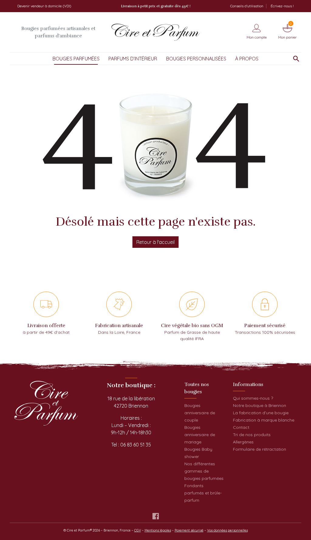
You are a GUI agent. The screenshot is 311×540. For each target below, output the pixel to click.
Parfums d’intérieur (132, 59)
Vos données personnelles (227, 530)
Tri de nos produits (252, 434)
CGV (137, 530)
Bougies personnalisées (196, 59)
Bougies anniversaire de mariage (199, 435)
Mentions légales (158, 530)
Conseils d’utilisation (246, 6)
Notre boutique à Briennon (259, 405)
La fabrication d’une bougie (261, 412)
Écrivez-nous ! (282, 6)
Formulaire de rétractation (259, 449)
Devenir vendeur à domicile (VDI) (44, 6)
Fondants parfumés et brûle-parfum (203, 493)
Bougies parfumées (76, 59)
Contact (241, 427)
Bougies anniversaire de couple (199, 413)
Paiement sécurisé (189, 530)
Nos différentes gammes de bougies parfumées (204, 471)
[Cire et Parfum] (155, 32)
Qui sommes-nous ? (253, 398)
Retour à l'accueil (155, 242)
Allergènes (243, 442)
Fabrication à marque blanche (263, 420)
